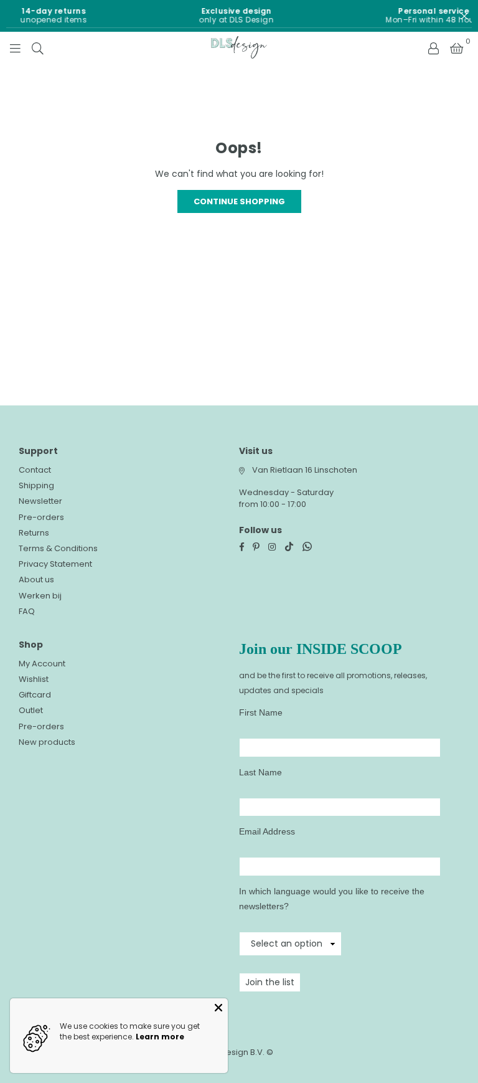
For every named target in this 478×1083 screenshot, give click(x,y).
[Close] (218, 1007)
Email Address (267, 831)
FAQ (27, 611)
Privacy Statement (55, 564)
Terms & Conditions (58, 548)
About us (36, 579)
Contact (35, 470)
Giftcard (35, 695)
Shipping (36, 485)
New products (47, 742)
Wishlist (34, 679)
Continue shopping (239, 201)
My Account (42, 663)
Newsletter (40, 501)
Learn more (160, 1036)
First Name (261, 712)
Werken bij (40, 596)
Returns (34, 533)
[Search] (37, 47)
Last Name (260, 772)
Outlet (31, 710)
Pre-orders (41, 517)
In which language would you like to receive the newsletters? (331, 898)
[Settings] (433, 47)
